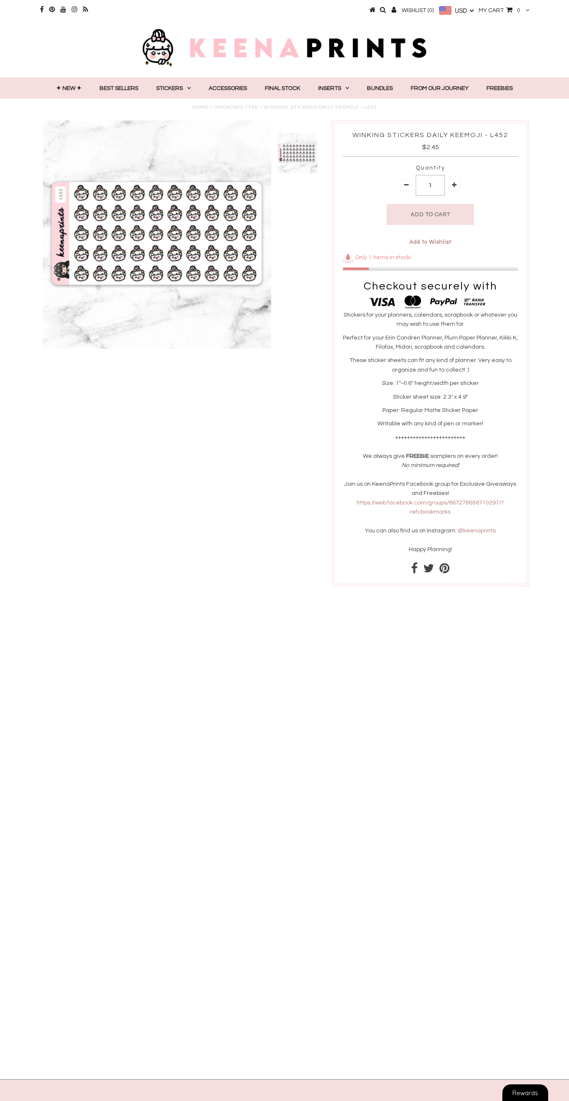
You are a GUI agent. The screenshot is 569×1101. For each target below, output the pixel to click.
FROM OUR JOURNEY (440, 88)
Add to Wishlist (430, 242)
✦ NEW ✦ (69, 88)
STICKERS (169, 88)
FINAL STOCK (282, 88)
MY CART (499, 10)
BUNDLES (380, 88)
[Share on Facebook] (414, 571)
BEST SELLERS (119, 88)
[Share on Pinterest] (444, 571)
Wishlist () (418, 10)
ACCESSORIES (228, 88)
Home (200, 107)
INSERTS (329, 88)
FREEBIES (500, 88)
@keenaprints (477, 531)
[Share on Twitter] (428, 571)
